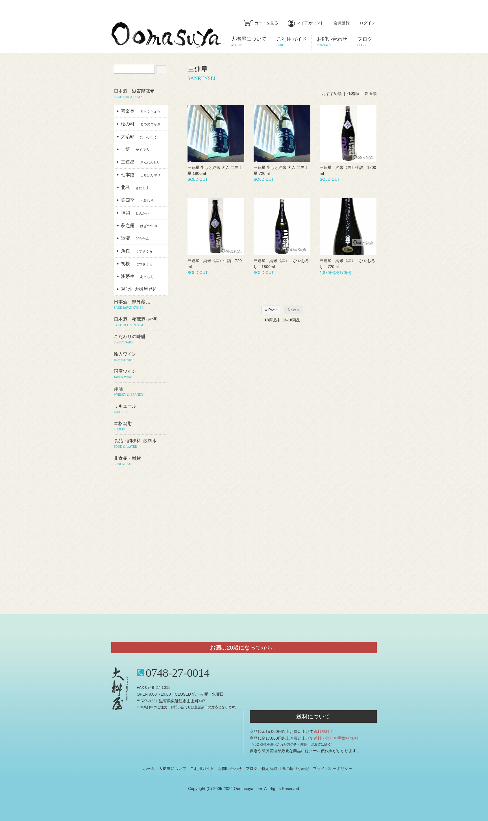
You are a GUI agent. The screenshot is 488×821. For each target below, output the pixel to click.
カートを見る (266, 23)
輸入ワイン (125, 356)
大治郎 (139, 136)
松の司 (140, 123)
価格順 (353, 93)
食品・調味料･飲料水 (135, 443)
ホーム (149, 768)
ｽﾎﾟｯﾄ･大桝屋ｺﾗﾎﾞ (141, 289)
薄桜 (136, 251)
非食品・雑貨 (127, 461)
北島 (135, 187)
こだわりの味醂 (129, 339)
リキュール (125, 408)
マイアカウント (310, 23)
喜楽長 (140, 111)
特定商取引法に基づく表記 (285, 768)
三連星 (140, 162)
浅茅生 (137, 276)
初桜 (136, 263)
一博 (135, 149)
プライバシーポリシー (332, 768)
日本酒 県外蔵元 (132, 304)
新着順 (371, 93)
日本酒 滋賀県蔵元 (134, 94)
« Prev (270, 310)
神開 (135, 212)
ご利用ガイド (202, 768)
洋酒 (128, 391)
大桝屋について (172, 768)
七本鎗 (140, 174)
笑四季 (137, 200)
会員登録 (342, 23)
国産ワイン (125, 374)
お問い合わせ (230, 768)
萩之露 (139, 225)
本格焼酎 (123, 426)
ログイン (367, 23)
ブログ (252, 768)
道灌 (135, 238)
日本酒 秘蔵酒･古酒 (135, 322)
